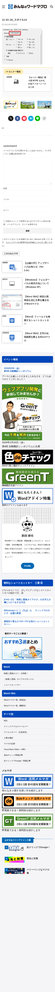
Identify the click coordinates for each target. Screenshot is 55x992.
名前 (5, 188)
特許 (6, 720)
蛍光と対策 (32, 858)
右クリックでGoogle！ (38, 847)
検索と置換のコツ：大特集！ (16, 673)
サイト (6, 210)
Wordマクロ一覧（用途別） (15, 699)
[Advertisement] (24, 899)
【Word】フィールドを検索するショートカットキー (37, 320)
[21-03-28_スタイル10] (31, 118)
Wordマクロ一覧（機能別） (15, 705)
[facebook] (17, 118)
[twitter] (10, 118)
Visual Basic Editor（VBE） (15, 749)
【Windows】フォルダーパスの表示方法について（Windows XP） (37, 283)
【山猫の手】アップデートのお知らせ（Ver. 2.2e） (36, 267)
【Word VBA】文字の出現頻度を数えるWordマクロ (37, 337)
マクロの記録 (9, 743)
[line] (37, 118)
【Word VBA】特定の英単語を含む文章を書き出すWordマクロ (36, 300)
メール (6, 199)
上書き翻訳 (8, 737)
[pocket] (24, 118)
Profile (27, 566)
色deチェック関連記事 (13, 755)
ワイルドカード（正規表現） (16, 732)
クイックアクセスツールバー (16, 726)
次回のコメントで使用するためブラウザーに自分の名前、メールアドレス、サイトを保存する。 (27, 222)
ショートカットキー (12, 684)
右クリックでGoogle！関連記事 (17, 760)
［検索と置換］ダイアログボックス (19, 679)
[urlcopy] (44, 118)
